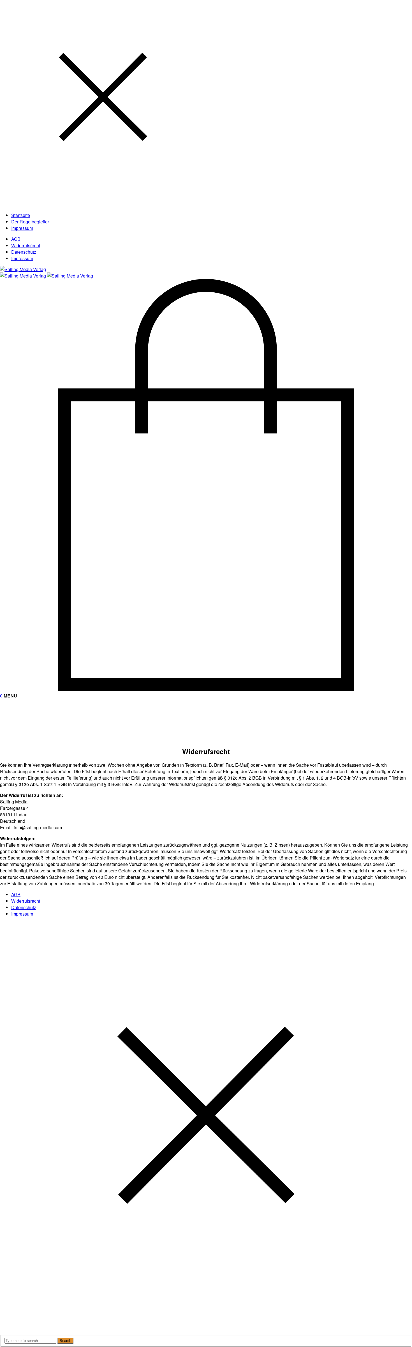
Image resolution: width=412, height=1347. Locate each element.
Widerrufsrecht (25, 245)
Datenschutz (23, 252)
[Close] (103, 204)
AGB (15, 239)
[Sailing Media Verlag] (23, 269)
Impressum (22, 258)
